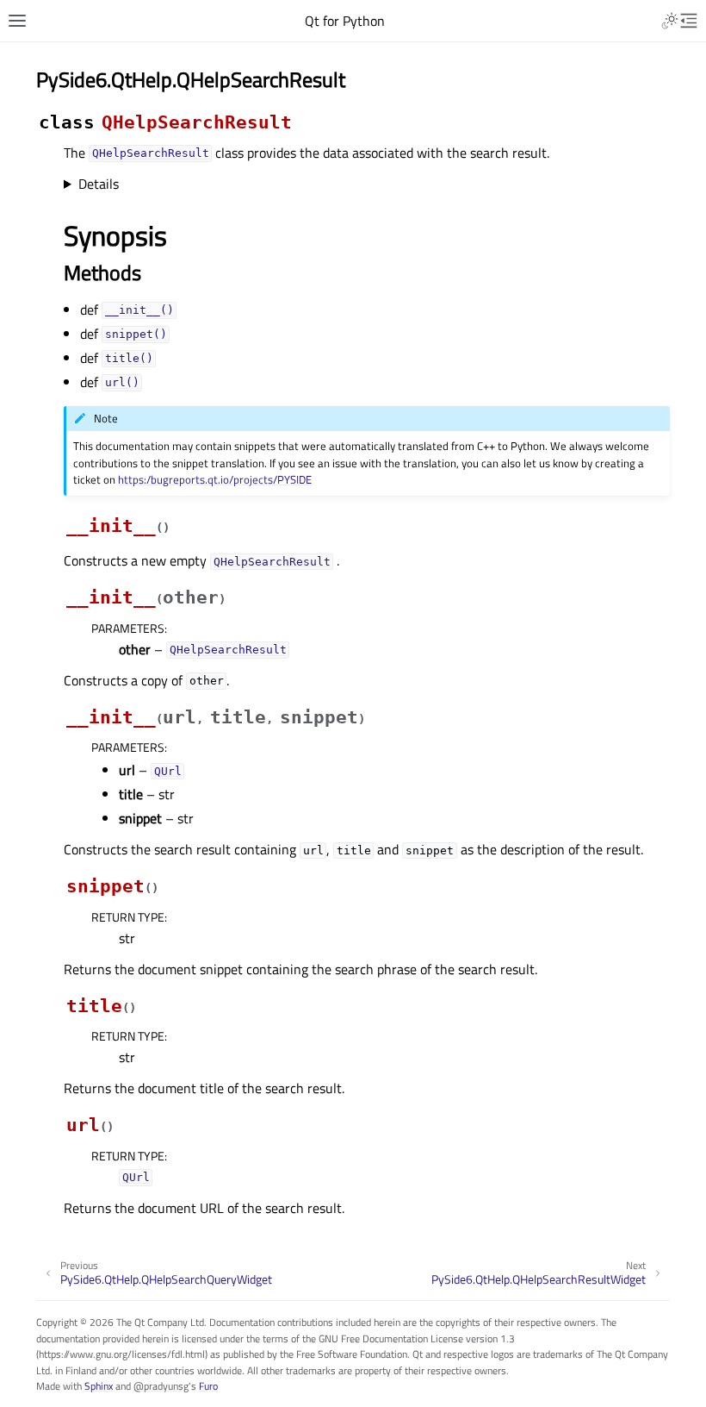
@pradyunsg (161, 1386)
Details (98, 183)
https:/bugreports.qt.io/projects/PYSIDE (215, 479)
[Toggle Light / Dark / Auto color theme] (669, 20)
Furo (208, 1386)
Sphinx (98, 1386)
